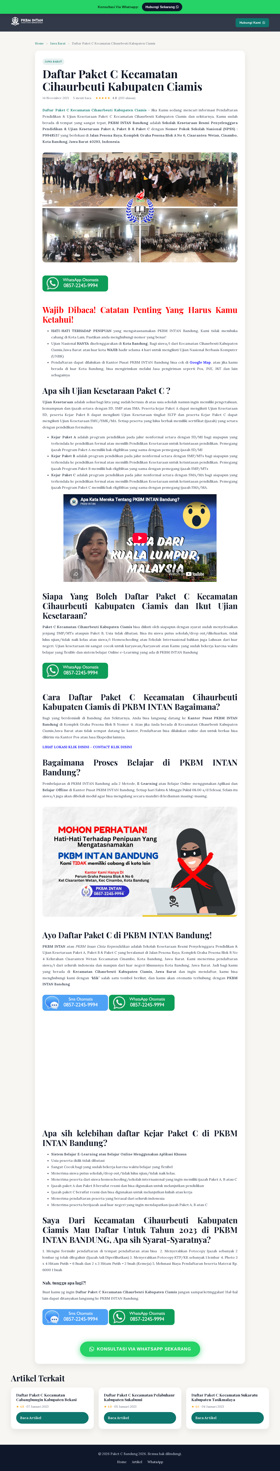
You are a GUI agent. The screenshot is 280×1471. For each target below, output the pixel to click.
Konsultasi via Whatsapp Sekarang (144, 1349)
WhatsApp (155, 1462)
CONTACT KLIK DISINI (112, 747)
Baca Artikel (30, 1418)
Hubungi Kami (250, 22)
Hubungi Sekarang (160, 7)
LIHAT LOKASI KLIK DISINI (65, 747)
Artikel (137, 1462)
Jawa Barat (58, 43)
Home (39, 43)
